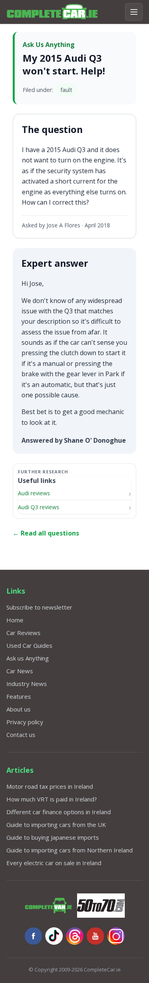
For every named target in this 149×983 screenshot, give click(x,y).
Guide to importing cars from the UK (56, 825)
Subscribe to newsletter (39, 607)
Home (14, 620)
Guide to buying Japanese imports (52, 837)
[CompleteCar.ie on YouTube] (95, 936)
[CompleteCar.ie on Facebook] (33, 936)
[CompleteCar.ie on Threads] (74, 936)
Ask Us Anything (49, 44)
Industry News (26, 684)
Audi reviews (34, 493)
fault (66, 90)
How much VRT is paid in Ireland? (51, 799)
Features (18, 696)
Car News (19, 671)
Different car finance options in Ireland (58, 812)
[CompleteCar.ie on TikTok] (54, 936)
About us (18, 709)
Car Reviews (23, 633)
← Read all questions (46, 533)
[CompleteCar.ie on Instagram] (116, 936)
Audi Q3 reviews (38, 507)
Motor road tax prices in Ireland (49, 786)
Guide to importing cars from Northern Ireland (69, 850)
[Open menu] (134, 12)
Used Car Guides (29, 645)
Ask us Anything (27, 658)
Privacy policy (24, 722)
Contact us (20, 735)
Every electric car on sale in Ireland (53, 863)
